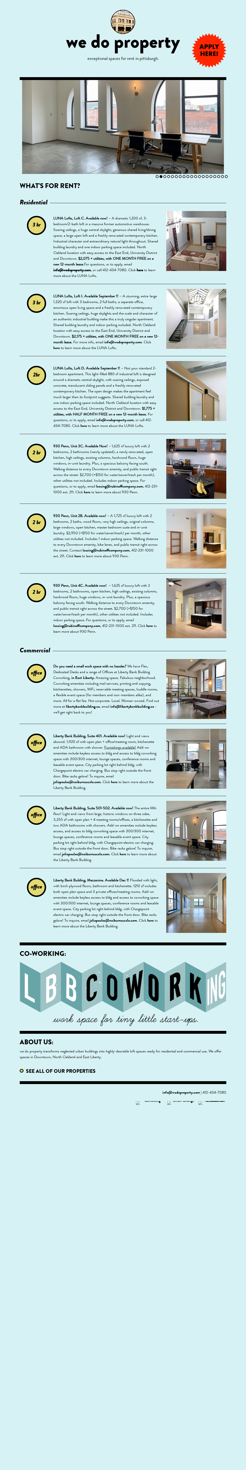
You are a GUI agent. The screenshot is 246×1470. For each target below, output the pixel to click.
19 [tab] (226, 176)
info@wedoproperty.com (72, 270)
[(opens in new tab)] (150, 1281)
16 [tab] (214, 176)
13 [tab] (203, 176)
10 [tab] (191, 176)
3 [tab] (164, 176)
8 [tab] (184, 176)
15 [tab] (210, 176)
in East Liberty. (83, 678)
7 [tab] (180, 176)
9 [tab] (187, 176)
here (140, 270)
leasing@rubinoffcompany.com (119, 487)
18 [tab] (222, 176)
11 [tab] (195, 176)
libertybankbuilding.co (83, 707)
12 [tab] (199, 176)
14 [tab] (207, 176)
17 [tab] (218, 176)
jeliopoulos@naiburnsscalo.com (77, 782)
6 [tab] (176, 176)
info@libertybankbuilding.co (132, 707)
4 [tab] (168, 176)
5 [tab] (172, 176)
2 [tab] (161, 176)
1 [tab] (157, 176)
